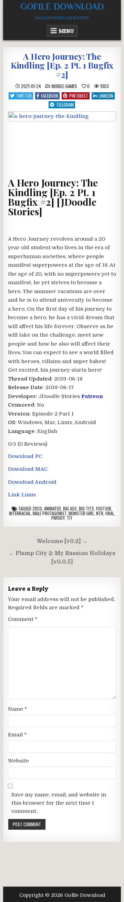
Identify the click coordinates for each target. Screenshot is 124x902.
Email (17, 735)
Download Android (32, 482)
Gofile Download (62, 7)
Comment (23, 619)
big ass (70, 508)
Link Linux (22, 495)
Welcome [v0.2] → (62, 541)
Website (18, 761)
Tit (70, 517)
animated (52, 508)
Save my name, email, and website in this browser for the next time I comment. (58, 803)
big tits (86, 508)
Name (17, 709)
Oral (109, 513)
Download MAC (28, 469)
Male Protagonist (49, 513)
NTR (99, 513)
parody (58, 517)
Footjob (103, 508)
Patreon (92, 396)
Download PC (25, 456)
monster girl (81, 513)
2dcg (37, 508)
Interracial (20, 513)
